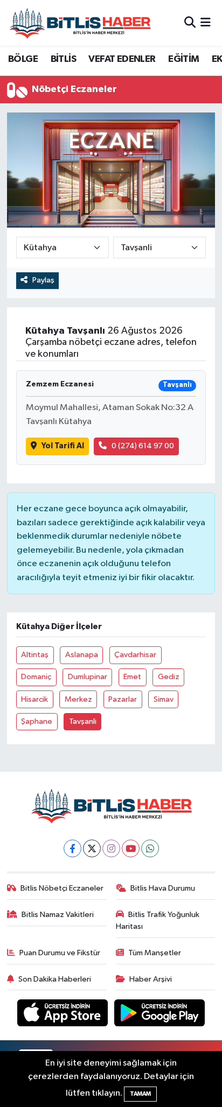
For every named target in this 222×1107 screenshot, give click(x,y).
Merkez (78, 699)
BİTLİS (63, 59)
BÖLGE (23, 59)
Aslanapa (81, 655)
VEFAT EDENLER (121, 59)
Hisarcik (34, 699)
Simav (164, 699)
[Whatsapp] (150, 848)
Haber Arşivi (150, 979)
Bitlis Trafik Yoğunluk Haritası (158, 920)
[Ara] (190, 22)
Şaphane (36, 721)
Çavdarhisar (135, 655)
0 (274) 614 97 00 (143, 446)
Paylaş (43, 280)
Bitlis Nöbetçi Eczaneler (61, 888)
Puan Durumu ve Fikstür (59, 953)
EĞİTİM (183, 59)
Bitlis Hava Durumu (162, 888)
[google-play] (159, 1015)
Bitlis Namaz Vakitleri (58, 915)
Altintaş (34, 655)
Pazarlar (122, 699)
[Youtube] (131, 848)
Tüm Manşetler (154, 953)
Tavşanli (82, 721)
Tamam (140, 1094)
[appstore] (63, 1015)
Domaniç (36, 677)
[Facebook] (72, 848)
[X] (92, 848)
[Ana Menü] (205, 22)
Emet (132, 677)
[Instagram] (111, 848)
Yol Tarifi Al (62, 446)
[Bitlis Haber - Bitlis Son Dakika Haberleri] (79, 23)
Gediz (168, 677)
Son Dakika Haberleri (54, 979)
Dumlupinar (87, 677)
